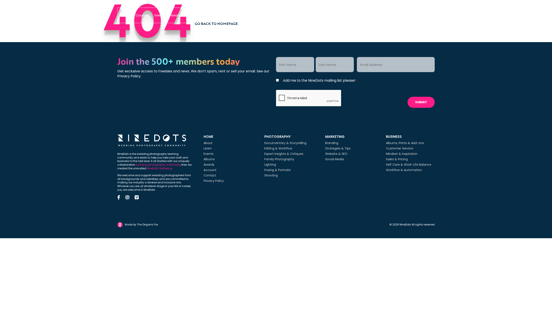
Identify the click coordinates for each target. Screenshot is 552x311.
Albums (194, 15)
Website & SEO (336, 154)
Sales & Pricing (397, 159)
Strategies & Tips (338, 148)
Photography (277, 136)
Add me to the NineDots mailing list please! (320, 80)
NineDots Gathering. (160, 168)
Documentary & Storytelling (285, 143)
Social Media (334, 159)
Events (160, 15)
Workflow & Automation (404, 170)
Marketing (335, 136)
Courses (142, 15)
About (208, 143)
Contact (210, 175)
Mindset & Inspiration (401, 154)
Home (208, 136)
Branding (331, 143)
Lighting (270, 164)
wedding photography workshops (157, 165)
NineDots (274, 15)
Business (394, 136)
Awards (177, 15)
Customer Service (399, 148)
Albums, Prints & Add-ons (405, 143)
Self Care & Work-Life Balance (408, 164)
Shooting (271, 175)
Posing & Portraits (277, 170)
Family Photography (279, 159)
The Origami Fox (147, 224)
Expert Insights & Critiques (283, 154)
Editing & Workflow (278, 148)
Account (210, 170)
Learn (125, 15)
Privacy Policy (214, 181)
